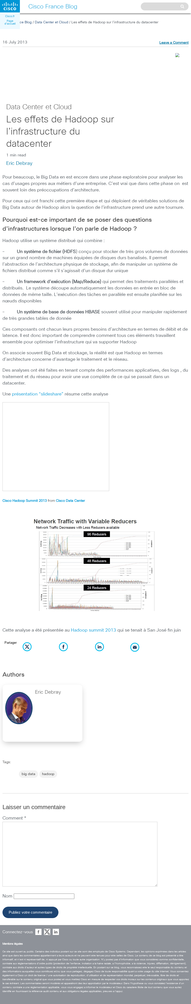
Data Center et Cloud (51, 22)
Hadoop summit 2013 (93, 630)
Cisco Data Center (70, 500)
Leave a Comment (174, 42)
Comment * (14, 818)
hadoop (48, 774)
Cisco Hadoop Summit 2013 (24, 500)
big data (28, 774)
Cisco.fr (10, 16)
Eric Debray (19, 163)
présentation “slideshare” (37, 394)
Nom (8, 896)
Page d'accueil (9, 22)
